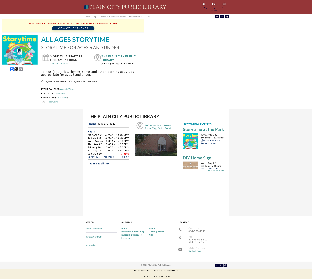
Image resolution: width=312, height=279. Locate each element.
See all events (216, 170)
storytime (53, 102)
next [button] (125, 156)
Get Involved (91, 245)
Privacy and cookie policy (144, 270)
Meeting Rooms (156, 231)
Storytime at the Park (203, 129)
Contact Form (195, 251)
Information (134, 17)
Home (87, 17)
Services (113, 17)
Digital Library (99, 17)
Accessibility (161, 270)
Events (123, 17)
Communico (173, 270)
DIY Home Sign (197, 157)
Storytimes (61, 97)
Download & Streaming (133, 231)
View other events (73, 28)
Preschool (60, 93)
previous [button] (94, 156)
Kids (145, 17)
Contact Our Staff (94, 237)
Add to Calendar (60, 63)
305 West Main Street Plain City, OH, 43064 (158, 127)
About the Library (94, 228)
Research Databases (131, 234)
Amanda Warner (67, 89)
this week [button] (108, 156)
